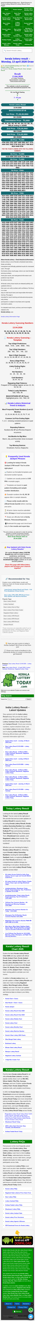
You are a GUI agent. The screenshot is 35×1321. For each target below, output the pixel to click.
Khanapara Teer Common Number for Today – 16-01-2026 (16, 910)
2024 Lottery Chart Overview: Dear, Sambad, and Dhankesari (15, 1126)
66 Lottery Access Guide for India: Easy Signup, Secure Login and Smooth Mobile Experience (18, 876)
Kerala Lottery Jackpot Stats (13, 1213)
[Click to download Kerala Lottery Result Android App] (17, 1240)
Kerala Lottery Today (7, 67)
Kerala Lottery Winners (6, 44)
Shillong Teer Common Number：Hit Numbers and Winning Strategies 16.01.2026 (16, 904)
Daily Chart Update (17, 14)
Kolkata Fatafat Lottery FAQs (13, 1205)
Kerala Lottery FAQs (11, 1189)
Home (6, 9)
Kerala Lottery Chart (11, 1023)
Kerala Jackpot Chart (28, 23)
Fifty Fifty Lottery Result (21, 1252)
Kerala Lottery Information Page (10, 316)
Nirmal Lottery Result (24, 1254)
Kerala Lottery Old (6, 30)
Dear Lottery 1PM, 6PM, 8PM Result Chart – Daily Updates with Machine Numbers (17, 595)
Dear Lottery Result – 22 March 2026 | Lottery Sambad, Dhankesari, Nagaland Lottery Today (17, 771)
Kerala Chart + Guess (11, 998)
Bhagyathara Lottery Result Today (14, 1114)
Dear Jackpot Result (6, 14)
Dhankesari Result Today (12, 1122)
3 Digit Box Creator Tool (12, 1059)
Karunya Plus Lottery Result (10, 1254)
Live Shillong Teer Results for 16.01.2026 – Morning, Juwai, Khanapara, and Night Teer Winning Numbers (18, 935)
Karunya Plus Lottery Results (13, 1117)
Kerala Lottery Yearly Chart (28, 35)
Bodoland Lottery (10, 1043)
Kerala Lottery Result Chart (28, 18)
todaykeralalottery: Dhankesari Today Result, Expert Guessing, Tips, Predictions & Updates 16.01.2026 (18, 890)
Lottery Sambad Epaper (17, 24)
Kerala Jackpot (17, 9)
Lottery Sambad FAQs (11, 1201)
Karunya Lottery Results (24, 1118)
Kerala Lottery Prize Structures (14, 1217)
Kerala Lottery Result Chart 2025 (15, 1011)
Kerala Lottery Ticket (17, 44)
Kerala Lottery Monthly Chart (28, 9)
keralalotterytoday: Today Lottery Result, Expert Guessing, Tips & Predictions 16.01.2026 (17, 897)
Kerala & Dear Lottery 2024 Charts (15, 1035)
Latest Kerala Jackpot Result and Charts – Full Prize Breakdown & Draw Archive (18, 590)
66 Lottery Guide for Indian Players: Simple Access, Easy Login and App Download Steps (18, 883)
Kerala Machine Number (17, 18)
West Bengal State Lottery (13, 1039)
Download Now (17, 1246)
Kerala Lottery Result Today (6, 18)
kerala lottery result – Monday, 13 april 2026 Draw (17, 60)
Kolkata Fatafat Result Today (13, 1131)
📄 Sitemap (17, 1311)
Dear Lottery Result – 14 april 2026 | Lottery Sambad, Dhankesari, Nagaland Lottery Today (16, 668)
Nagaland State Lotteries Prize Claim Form (18, 1193)
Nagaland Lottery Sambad (13, 1055)
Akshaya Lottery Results (22, 1256)
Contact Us (11, 1307)
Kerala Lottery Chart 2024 (28, 39)
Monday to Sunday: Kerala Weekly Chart (28, 30)
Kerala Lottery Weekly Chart (28, 14)
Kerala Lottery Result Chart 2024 (15, 1015)
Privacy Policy (23, 1307)
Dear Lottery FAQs (10, 1197)
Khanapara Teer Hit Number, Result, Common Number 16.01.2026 (16, 915)
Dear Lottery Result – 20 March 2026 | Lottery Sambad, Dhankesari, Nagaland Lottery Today (17, 796)
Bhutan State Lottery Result (13, 1047)
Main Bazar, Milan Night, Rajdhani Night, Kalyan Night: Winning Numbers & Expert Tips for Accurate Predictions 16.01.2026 (17, 928)
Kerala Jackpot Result (15, 69)
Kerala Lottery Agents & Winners (15, 1221)
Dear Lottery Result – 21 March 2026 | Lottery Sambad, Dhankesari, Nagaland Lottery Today (17, 778)
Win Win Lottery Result (21, 1250)
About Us (8, 1304)
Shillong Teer (28, 44)
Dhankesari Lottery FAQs (12, 1209)
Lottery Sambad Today (17, 39)
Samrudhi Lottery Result (20, 1115)
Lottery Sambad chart (17, 35)
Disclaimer (26, 1304)
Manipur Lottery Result (12, 1051)
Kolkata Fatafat (6, 40)
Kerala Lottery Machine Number (14, 1031)
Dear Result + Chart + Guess (13, 1002)
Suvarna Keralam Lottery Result (14, 1119)
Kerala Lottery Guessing (6, 35)
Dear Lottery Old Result (17, 30)
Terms (17, 1304)
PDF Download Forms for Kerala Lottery (17, 1225)
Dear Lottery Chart (6, 23)
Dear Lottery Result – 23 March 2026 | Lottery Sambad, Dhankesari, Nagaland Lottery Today (17, 753)
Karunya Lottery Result (9, 1256)
